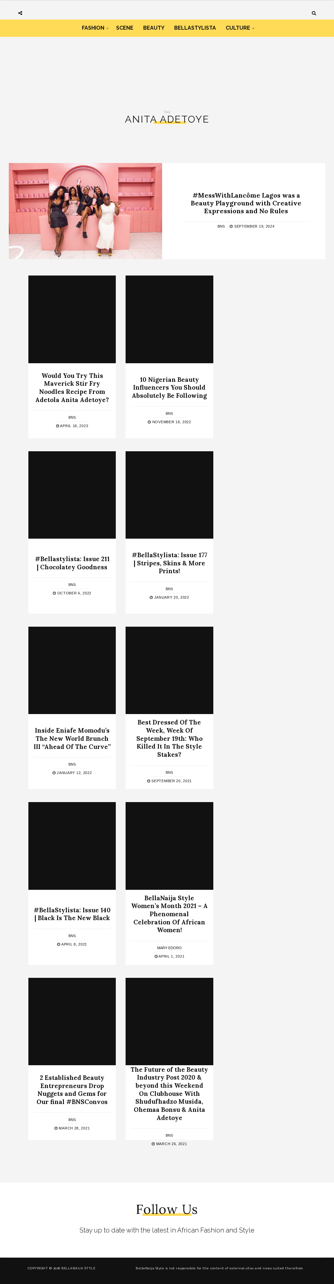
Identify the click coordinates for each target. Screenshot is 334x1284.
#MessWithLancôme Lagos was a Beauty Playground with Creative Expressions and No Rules (246, 203)
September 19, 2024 (253, 226)
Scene (124, 28)
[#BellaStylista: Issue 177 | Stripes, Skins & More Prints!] (169, 495)
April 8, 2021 (73, 944)
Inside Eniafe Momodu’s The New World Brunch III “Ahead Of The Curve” (72, 738)
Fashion (93, 28)
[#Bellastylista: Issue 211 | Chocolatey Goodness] (72, 495)
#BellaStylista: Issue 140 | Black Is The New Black (72, 914)
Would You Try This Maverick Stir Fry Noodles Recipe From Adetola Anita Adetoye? (72, 387)
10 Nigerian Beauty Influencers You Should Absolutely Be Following (169, 387)
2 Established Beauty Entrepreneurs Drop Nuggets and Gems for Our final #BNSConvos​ (72, 1090)
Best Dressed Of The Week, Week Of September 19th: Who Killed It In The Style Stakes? (169, 739)
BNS (221, 226)
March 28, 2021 (74, 1128)
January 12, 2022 (74, 773)
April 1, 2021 (171, 956)
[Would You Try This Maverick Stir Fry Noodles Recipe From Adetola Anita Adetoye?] (72, 319)
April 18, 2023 (73, 426)
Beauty (153, 28)
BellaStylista (195, 28)
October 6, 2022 (73, 593)
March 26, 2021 (171, 1144)
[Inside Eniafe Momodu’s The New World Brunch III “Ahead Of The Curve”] (72, 670)
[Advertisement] (167, 64)
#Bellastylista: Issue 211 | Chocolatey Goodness (72, 563)
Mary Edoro (169, 948)
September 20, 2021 (171, 781)
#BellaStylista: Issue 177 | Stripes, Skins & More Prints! (169, 563)
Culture (238, 28)
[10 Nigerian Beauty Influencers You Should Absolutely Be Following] (169, 319)
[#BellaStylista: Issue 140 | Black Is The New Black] (72, 845)
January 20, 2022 (171, 597)
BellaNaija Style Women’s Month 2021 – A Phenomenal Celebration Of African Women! (169, 914)
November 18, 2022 (171, 422)
